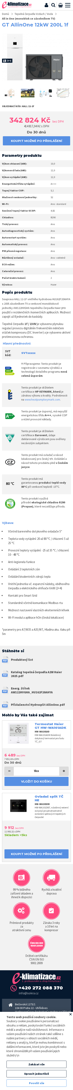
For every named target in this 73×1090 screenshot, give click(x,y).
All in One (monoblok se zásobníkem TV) (28, 18)
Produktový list (22, 660)
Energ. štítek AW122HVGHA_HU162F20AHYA (32, 690)
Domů (5, 14)
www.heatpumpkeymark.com (42, 399)
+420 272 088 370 (41, 988)
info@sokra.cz (29, 993)
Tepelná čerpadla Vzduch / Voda (34, 14)
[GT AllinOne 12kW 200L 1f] (10, 93)
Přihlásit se (46, 5)
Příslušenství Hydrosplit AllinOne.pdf (38, 705)
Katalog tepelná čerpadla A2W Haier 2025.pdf (36, 674)
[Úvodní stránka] (16, 5)
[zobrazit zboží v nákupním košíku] (60, 5)
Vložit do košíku (36, 781)
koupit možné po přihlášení (36, 141)
